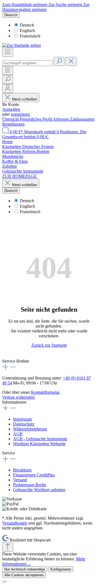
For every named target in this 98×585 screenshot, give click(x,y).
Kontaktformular (45, 392)
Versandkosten (14, 523)
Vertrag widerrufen (18, 397)
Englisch (27, 30)
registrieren (20, 114)
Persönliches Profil (36, 119)
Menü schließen (24, 99)
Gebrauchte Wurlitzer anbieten (39, 489)
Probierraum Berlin (29, 484)
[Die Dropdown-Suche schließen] (71, 61)
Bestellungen (13, 124)
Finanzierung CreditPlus (34, 475)
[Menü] (7, 52)
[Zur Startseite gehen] (21, 45)
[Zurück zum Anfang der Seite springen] (7, 547)
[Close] (4, 582)
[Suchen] (59, 61)
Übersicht (11, 119)
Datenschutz (23, 424)
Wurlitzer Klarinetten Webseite (39, 443)
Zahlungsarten (82, 119)
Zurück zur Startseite (49, 345)
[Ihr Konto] (7, 88)
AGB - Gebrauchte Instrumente (40, 438)
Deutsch (27, 25)
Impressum (22, 419)
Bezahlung (22, 470)
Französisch (30, 36)
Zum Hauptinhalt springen (25, 4)
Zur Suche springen (65, 4)
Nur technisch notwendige (24, 569)
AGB (18, 433)
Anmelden (11, 109)
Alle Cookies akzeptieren (24, 575)
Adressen (61, 119)
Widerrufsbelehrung (30, 429)
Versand (20, 479)
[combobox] (27, 63)
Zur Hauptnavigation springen (46, 7)
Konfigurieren (60, 569)
